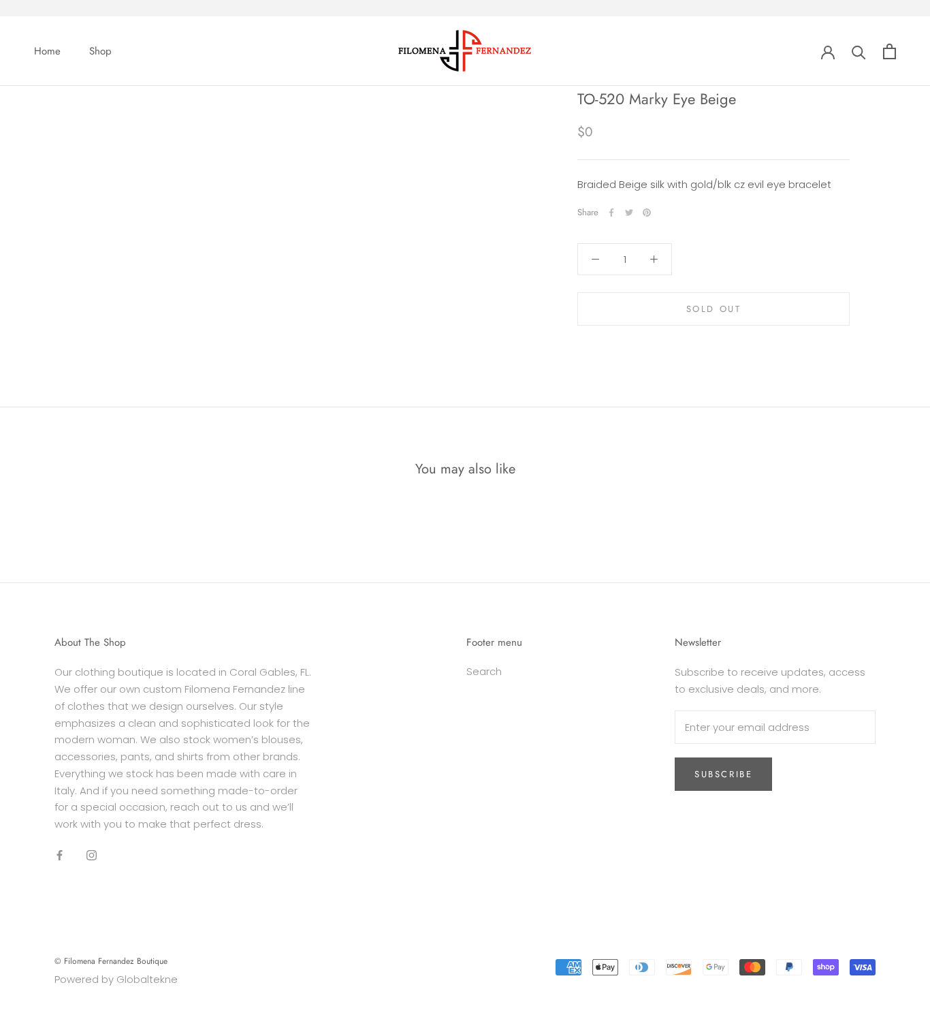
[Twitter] (629, 212)
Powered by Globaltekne (116, 979)
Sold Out (713, 308)
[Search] (859, 51)
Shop (100, 51)
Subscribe (723, 774)
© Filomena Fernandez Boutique (110, 961)
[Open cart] (889, 51)
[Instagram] (91, 855)
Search (484, 671)
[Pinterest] (647, 212)
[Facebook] (611, 212)
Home (47, 51)
